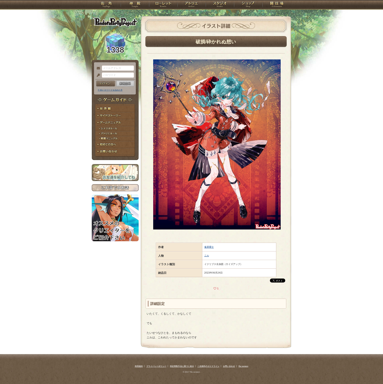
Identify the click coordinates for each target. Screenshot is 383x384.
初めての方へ (115, 144)
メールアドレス (97, 68)
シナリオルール (115, 128)
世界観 (115, 108)
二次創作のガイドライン (208, 366)
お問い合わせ (115, 151)
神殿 (135, 5)
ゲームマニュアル (115, 122)
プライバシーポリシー (156, 366)
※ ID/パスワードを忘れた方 (110, 90)
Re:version (243, 366)
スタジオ (220, 5)
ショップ (248, 5)
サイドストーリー (115, 115)
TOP (106, 5)
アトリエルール (115, 133)
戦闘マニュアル (115, 138)
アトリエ (191, 5)
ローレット (163, 5)
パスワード (97, 75)
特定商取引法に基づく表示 (182, 366)
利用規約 (139, 366)
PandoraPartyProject (115, 22)
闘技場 (276, 5)
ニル (206, 255)
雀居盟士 (209, 247)
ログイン (105, 84)
